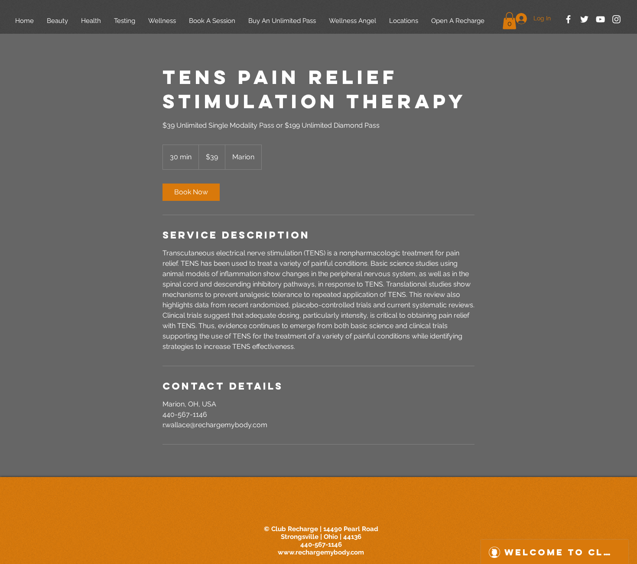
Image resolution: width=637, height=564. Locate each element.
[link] (191, 192)
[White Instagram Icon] (616, 19)
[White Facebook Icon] (568, 19)
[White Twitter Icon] (584, 19)
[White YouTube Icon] (600, 19)
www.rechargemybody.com (321, 552)
